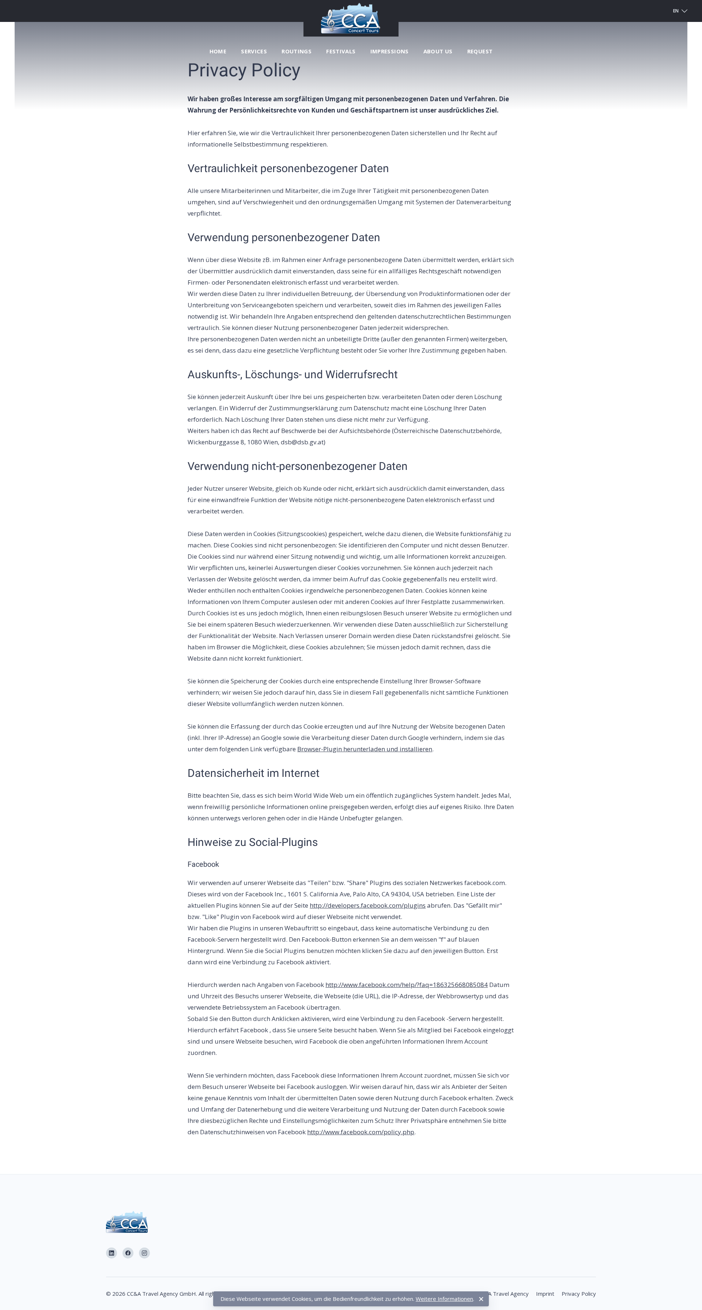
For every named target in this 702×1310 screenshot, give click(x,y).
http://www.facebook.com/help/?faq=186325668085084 (406, 984)
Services (254, 51)
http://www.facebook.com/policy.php (360, 1132)
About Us (438, 51)
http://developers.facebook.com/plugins (368, 905)
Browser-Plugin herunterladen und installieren (364, 749)
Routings (297, 51)
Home (218, 51)
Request (480, 51)
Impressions (389, 51)
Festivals (340, 51)
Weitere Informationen (444, 1298)
